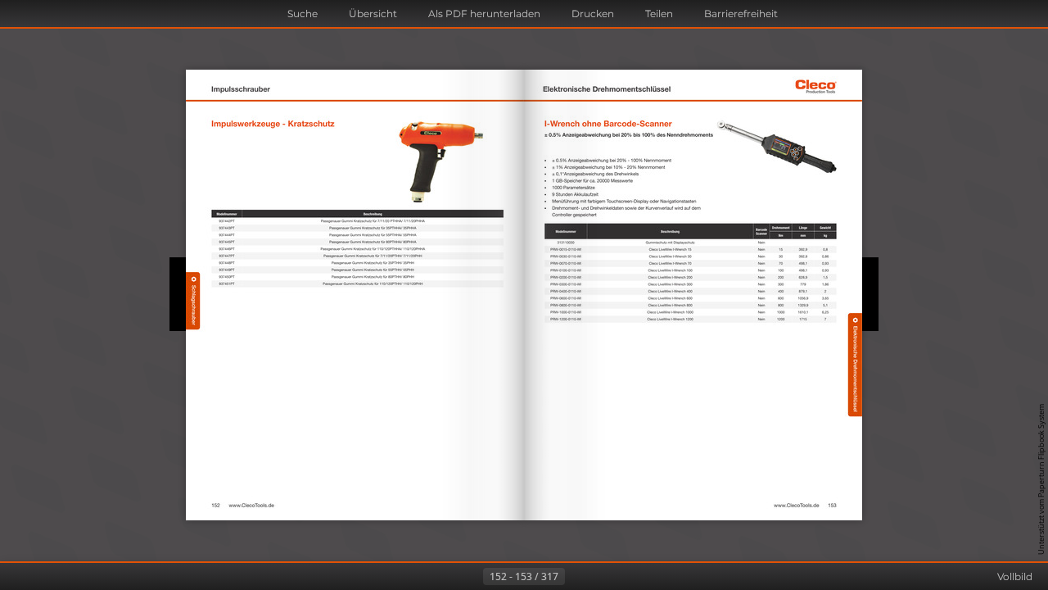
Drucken (592, 13)
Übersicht (373, 13)
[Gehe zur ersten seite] (444, 577)
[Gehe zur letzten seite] (604, 577)
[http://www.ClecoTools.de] (251, 505)
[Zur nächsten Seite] (578, 577)
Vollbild (1014, 576)
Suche (302, 13)
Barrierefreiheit (741, 13)
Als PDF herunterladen (484, 13)
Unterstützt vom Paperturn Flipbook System (1041, 479)
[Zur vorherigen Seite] (470, 577)
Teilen (659, 13)
